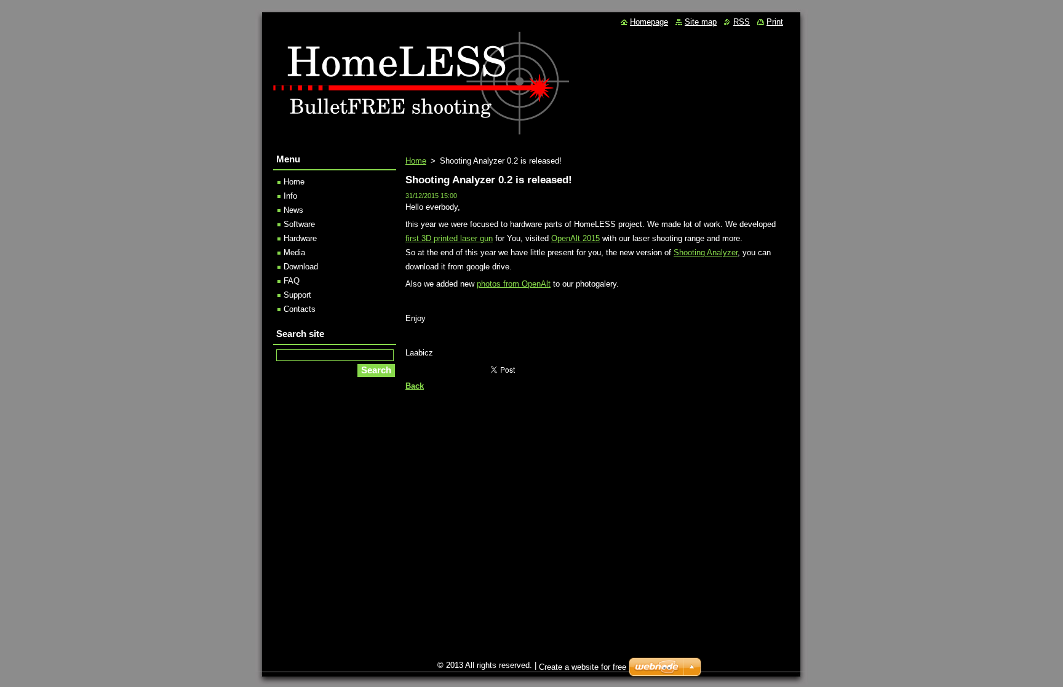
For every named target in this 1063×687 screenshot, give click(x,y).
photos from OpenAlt (514, 283)
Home (415, 160)
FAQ (292, 280)
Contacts (300, 309)
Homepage (649, 21)
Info (290, 196)
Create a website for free (582, 667)
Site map (701, 21)
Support (297, 295)
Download (301, 266)
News (293, 210)
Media (294, 252)
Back (414, 386)
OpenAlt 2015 (575, 238)
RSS (741, 21)
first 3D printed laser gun (449, 238)
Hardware (300, 238)
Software (299, 224)
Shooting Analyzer (706, 252)
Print (774, 21)
